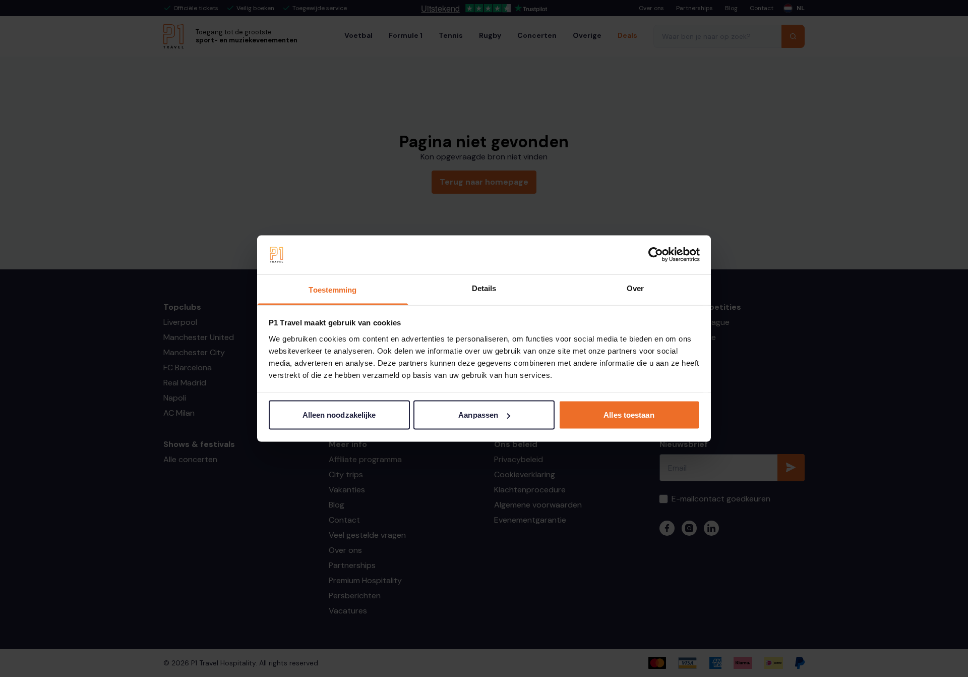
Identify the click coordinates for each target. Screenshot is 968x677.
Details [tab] (484, 288)
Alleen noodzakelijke (339, 415)
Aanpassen (478, 415)
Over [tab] (635, 288)
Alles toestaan (628, 415)
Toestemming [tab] (332, 289)
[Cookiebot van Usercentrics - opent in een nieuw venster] (656, 254)
